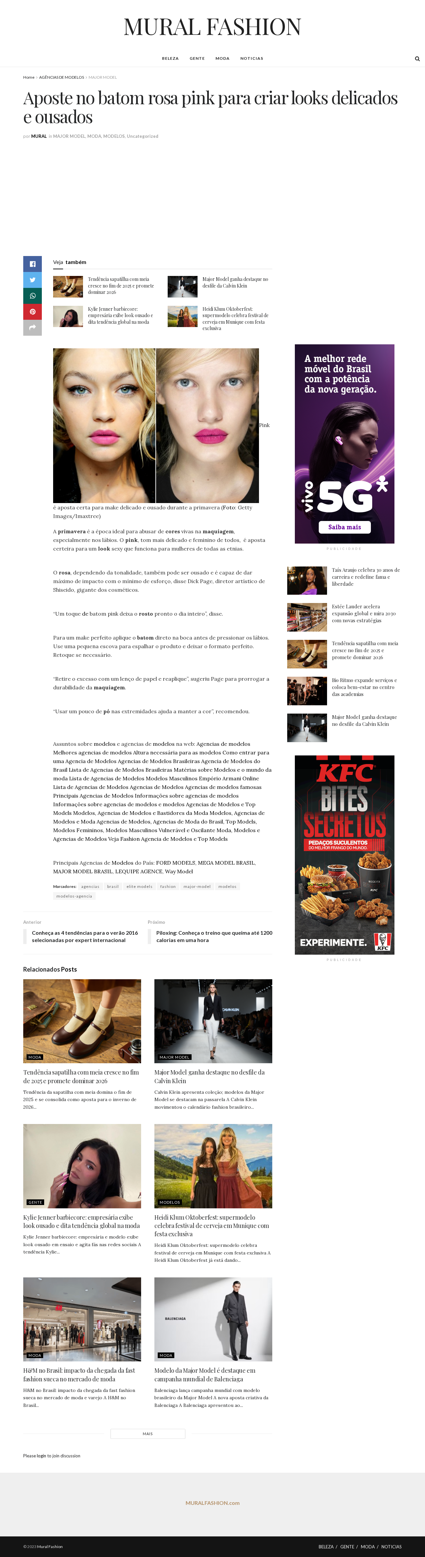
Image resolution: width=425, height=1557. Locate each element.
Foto (229, 507)
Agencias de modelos (223, 743)
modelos (105, 743)
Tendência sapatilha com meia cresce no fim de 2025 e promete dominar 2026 (121, 285)
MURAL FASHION (212, 25)
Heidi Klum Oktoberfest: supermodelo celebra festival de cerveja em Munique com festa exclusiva (236, 319)
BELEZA (170, 58)
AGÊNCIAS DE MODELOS (61, 77)
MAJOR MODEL (103, 77)
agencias (90, 886)
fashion (168, 886)
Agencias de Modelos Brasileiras (159, 761)
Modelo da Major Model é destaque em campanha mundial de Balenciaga (204, 1374)
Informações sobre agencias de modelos (187, 795)
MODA (222, 58)
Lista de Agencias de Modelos (106, 778)
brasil (113, 886)
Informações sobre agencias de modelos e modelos (119, 804)
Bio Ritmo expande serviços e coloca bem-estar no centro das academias (364, 687)
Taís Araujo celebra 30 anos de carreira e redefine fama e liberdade (366, 576)
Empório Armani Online (229, 778)
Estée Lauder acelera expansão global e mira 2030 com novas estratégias (364, 613)
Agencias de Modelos (157, 787)
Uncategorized (142, 136)
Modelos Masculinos (172, 778)
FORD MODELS (175, 862)
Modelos (122, 862)
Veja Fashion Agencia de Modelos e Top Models (168, 838)
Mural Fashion (50, 1546)
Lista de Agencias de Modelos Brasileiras (120, 769)
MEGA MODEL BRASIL (226, 862)
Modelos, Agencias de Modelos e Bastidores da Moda (140, 813)
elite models (140, 886)
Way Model (179, 871)
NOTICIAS (251, 58)
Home (29, 77)
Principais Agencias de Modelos (93, 795)
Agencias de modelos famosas (223, 787)
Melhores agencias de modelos (92, 752)
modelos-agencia (74, 896)
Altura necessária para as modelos (177, 752)
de (85, 613)
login (41, 1455)
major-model (197, 886)
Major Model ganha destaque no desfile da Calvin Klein (235, 282)
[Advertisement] (222, 189)
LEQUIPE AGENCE (138, 871)
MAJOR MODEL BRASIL (83, 871)
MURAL (39, 136)
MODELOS (114, 136)
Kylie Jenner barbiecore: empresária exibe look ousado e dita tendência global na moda (120, 315)
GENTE (197, 58)
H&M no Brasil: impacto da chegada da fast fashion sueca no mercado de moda (79, 1374)
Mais (148, 1433)
